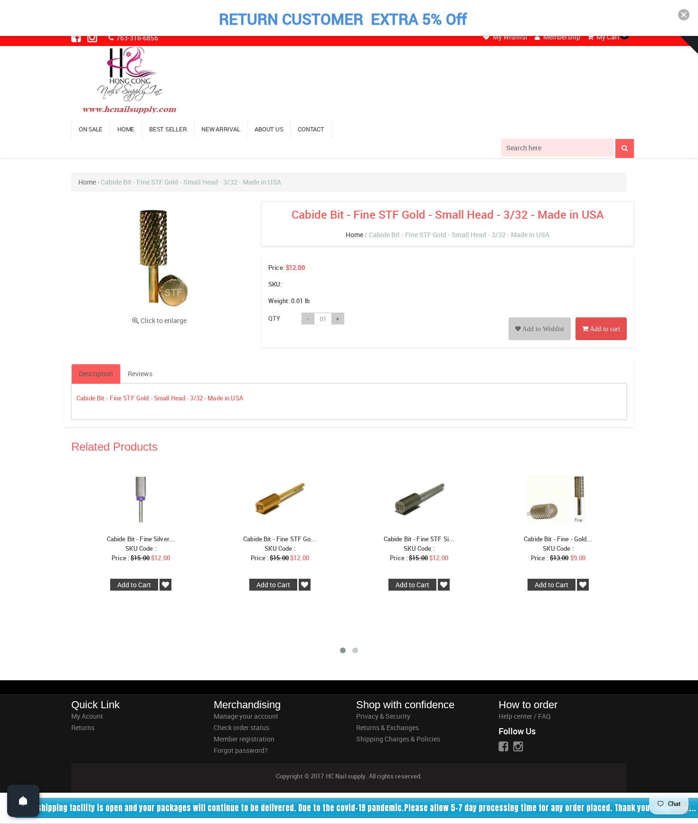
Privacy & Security (383, 716)
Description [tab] (96, 373)
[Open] (23, 801)
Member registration (244, 738)
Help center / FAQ (525, 716)
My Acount (87, 716)
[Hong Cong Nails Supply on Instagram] (93, 37)
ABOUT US (269, 129)
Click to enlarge (164, 320)
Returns (82, 727)
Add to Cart (134, 584)
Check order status (241, 727)
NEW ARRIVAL (220, 129)
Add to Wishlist (542, 329)
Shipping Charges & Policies (398, 738)
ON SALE (91, 129)
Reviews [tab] (140, 373)
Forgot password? (241, 750)
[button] (683, 14)
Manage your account (246, 716)
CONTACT (311, 129)
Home (87, 181)
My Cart (607, 36)
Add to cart (604, 329)
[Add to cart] (601, 318)
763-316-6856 (136, 37)
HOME (125, 129)
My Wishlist (509, 36)
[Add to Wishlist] (540, 318)
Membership (561, 36)
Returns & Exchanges (387, 727)
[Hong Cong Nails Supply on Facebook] (77, 37)
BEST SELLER (168, 129)
